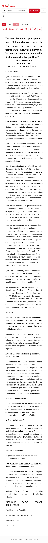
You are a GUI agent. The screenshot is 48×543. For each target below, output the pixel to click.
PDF (10, 24)
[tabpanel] (24, 283)
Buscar (35, 10)
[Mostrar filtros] (43, 11)
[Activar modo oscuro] (4, 16)
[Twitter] (26, 29)
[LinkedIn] (40, 29)
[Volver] (4, 24)
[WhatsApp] (35, 29)
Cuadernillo (25, 24)
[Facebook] (31, 29)
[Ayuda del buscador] (4, 11)
